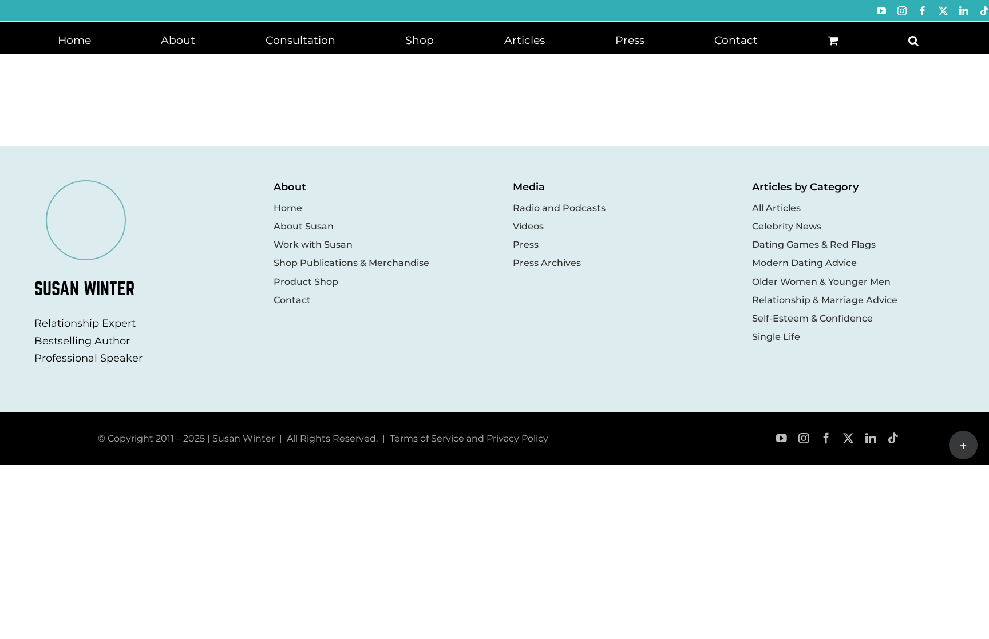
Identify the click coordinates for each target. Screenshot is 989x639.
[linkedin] (870, 438)
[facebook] (826, 438)
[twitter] (848, 438)
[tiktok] (893, 438)
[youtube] (781, 438)
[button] (913, 39)
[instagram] (803, 438)
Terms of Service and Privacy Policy (469, 438)
